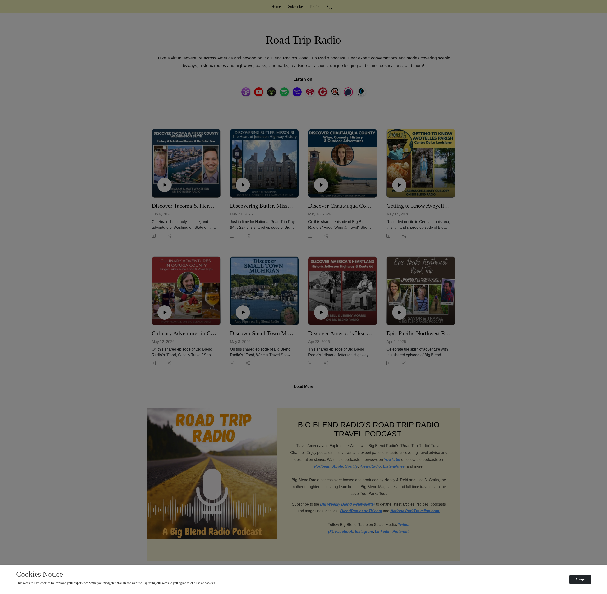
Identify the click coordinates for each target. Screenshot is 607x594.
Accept (580, 579)
